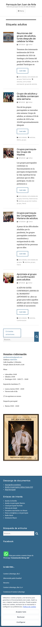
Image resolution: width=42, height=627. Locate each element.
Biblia (19, 140)
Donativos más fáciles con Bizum (16, 511)
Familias (25, 198)
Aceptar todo (21, 612)
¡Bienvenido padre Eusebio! (12, 578)
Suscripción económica (13, 485)
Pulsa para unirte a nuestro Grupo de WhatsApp (18, 557)
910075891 (13, 360)
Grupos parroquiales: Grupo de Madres (27, 152)
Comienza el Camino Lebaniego (14, 592)
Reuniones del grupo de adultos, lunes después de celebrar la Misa (26, 37)
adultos (32, 137)
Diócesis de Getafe (11, 508)
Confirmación (21, 320)
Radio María (9, 515)
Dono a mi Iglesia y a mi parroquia (16, 513)
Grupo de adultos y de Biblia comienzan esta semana (28, 96)
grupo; (24, 140)
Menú (22, 11)
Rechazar (21, 617)
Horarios (6, 583)
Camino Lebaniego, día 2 (11, 574)
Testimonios (26, 79)
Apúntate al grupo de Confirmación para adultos (27, 277)
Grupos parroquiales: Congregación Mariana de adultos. (27, 216)
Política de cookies (29, 607)
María (24, 203)
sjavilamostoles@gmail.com (12, 357)
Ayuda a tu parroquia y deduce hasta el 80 (19, 487)
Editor (30, 44)
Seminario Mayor (11, 518)
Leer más (22, 71)
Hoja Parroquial (10, 489)
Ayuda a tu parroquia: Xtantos (15, 503)
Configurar (21, 622)
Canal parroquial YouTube (14, 506)
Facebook (8, 541)
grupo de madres (31, 201)
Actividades (23, 77)
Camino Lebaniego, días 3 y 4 (13, 587)
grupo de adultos (31, 84)
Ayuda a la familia (11, 501)
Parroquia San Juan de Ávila (21, 4)
